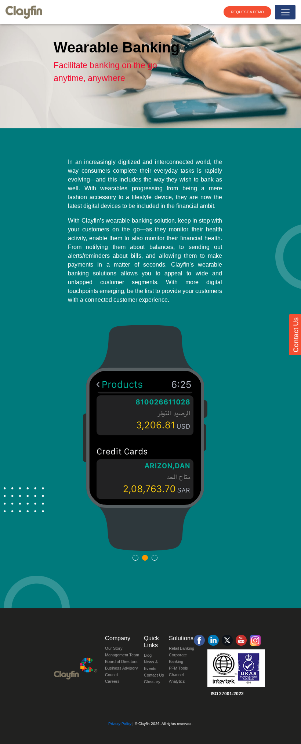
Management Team (122, 655)
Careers (112, 681)
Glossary (152, 681)
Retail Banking (181, 648)
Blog (148, 655)
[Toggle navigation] (285, 12)
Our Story (114, 648)
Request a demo (247, 12)
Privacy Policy (119, 724)
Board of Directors (121, 661)
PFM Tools (178, 668)
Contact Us (154, 675)
